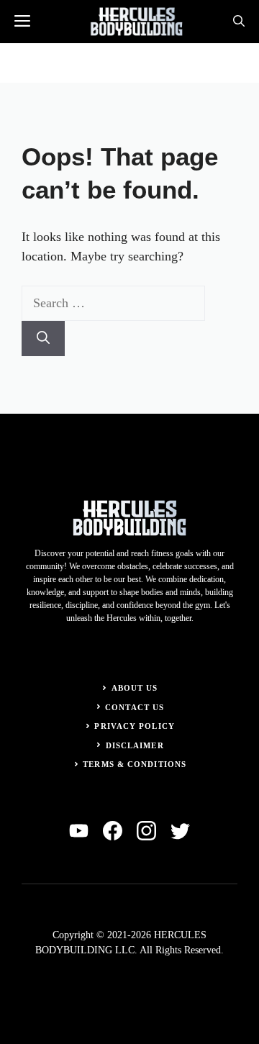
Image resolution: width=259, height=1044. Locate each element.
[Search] (43, 338)
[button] (239, 21)
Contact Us (134, 707)
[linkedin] (78, 830)
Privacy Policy (134, 726)
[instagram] (146, 830)
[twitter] (180, 830)
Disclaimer (135, 745)
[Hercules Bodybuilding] (136, 21)
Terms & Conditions (134, 764)
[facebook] (112, 830)
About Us (135, 688)
